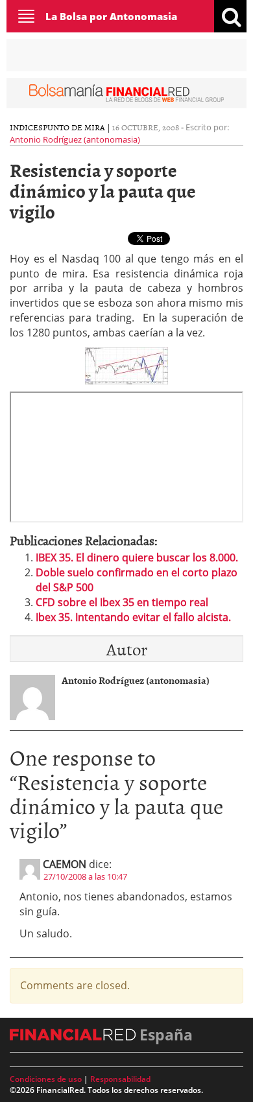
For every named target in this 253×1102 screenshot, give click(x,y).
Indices (26, 127)
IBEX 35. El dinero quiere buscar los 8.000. (137, 557)
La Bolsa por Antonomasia (111, 16)
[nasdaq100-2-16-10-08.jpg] (126, 365)
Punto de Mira (74, 127)
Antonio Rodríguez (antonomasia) (75, 139)
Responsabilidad (120, 1078)
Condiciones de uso (46, 1078)
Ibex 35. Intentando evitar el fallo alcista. (133, 617)
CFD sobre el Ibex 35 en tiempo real (122, 602)
